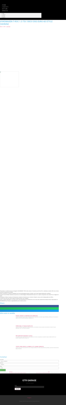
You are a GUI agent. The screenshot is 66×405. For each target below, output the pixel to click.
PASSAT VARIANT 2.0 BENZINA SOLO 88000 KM (27, 315)
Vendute (5, 11)
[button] (20, 12)
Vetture (3, 15)
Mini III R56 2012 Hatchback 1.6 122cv (24, 335)
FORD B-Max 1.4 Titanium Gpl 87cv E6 (24, 325)
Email (1, 366)
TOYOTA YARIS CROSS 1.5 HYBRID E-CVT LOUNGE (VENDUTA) (30, 346)
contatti (3, 14)
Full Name (2, 359)
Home (3, 13)
